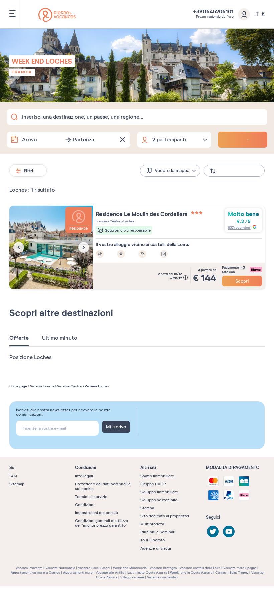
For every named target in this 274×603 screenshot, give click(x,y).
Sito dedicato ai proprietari (164, 516)
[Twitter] (213, 531)
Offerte (19, 338)
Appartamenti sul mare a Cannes (35, 572)
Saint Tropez (239, 572)
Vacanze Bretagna (163, 568)
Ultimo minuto (59, 338)
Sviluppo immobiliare (159, 492)
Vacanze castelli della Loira (200, 568)
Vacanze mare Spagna (239, 568)
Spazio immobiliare (157, 476)
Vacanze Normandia (60, 568)
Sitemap (16, 484)
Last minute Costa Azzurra (147, 572)
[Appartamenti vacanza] (57, 14)
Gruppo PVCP (153, 484)
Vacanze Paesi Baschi (94, 568)
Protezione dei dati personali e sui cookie (103, 486)
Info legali (84, 476)
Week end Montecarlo (130, 568)
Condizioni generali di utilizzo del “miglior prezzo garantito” (101, 523)
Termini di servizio (91, 496)
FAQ (13, 476)
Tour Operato (152, 540)
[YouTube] (229, 531)
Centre (114, 221)
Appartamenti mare (78, 572)
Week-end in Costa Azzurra (191, 572)
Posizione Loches (30, 357)
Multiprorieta (152, 524)
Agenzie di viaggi (155, 548)
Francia (22, 72)
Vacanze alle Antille (110, 572)
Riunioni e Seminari (157, 532)
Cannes (221, 572)
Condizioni (84, 504)
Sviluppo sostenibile (158, 500)
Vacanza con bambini (162, 577)
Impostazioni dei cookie (96, 512)
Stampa (147, 508)
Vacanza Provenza (29, 568)
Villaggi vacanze (132, 577)
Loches (128, 221)
